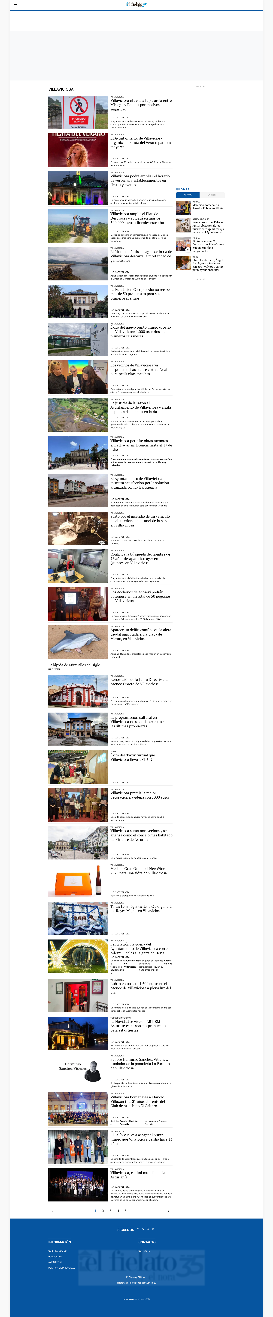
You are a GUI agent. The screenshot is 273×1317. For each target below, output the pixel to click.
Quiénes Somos (57, 1251)
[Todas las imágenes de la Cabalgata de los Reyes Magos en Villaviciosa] (78, 918)
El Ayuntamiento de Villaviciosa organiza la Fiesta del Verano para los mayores (140, 142)
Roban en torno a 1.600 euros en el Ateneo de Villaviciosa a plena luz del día (140, 988)
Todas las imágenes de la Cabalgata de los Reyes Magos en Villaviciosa (141, 908)
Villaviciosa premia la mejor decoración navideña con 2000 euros (140, 795)
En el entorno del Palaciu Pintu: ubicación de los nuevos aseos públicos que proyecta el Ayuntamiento (208, 227)
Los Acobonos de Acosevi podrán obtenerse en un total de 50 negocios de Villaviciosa (140, 596)
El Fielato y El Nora (120, 118)
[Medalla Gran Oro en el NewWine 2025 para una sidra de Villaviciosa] (78, 880)
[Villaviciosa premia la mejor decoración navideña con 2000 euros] (78, 805)
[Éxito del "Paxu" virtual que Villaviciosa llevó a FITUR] (78, 767)
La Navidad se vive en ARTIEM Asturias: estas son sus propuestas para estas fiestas (138, 1026)
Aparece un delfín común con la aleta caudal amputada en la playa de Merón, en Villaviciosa (140, 634)
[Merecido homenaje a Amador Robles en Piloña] (183, 208)
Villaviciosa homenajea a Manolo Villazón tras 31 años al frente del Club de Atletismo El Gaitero (137, 1101)
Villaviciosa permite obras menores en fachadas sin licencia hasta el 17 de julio (141, 445)
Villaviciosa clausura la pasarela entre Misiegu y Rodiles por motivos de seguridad (141, 105)
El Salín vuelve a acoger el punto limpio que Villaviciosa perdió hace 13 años (141, 1139)
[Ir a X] (143, 1228)
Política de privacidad (61, 1267)
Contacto (144, 1251)
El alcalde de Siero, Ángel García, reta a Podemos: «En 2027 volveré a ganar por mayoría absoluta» (207, 264)
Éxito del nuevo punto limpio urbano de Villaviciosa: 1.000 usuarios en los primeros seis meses (140, 331)
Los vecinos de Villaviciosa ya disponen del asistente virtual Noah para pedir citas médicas (139, 369)
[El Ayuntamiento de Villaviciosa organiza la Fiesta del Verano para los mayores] (78, 150)
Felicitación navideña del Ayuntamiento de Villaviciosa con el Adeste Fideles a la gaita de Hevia (139, 948)
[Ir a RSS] (153, 1228)
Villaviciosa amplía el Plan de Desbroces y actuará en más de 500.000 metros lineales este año (137, 218)
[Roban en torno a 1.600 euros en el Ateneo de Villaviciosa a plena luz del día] (78, 995)
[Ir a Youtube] (148, 1228)
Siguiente (169, 1210)
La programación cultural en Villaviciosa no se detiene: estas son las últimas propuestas (139, 721)
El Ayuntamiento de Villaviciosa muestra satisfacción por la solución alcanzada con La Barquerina (139, 483)
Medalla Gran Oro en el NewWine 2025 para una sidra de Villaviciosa (138, 870)
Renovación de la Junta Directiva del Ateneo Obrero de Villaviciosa (139, 681)
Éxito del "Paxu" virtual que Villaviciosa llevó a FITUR (132, 757)
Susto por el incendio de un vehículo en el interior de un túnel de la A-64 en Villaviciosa (140, 520)
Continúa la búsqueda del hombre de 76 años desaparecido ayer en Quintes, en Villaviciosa (140, 558)
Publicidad (55, 1256)
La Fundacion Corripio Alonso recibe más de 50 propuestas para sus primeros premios (140, 294)
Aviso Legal (55, 1262)
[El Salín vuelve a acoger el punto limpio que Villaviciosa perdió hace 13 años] (78, 1147)
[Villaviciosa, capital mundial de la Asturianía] (78, 1185)
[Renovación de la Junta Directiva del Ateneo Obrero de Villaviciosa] (78, 691)
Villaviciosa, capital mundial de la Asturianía (137, 1175)
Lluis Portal (54, 669)
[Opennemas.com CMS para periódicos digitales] (136, 1299)
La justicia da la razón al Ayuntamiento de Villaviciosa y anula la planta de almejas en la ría (140, 407)
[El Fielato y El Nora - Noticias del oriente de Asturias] (136, 5)
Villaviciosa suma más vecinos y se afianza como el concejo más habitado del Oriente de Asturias (141, 835)
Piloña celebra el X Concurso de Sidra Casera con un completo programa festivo (208, 246)
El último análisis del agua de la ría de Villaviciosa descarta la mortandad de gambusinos (141, 256)
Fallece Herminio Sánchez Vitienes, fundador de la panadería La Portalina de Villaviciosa (141, 1063)
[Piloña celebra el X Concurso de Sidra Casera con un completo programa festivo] (183, 244)
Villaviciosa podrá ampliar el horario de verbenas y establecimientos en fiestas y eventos (140, 180)
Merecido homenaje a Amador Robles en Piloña (207, 206)
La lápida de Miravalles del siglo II (75, 664)
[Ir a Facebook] (137, 1228)
